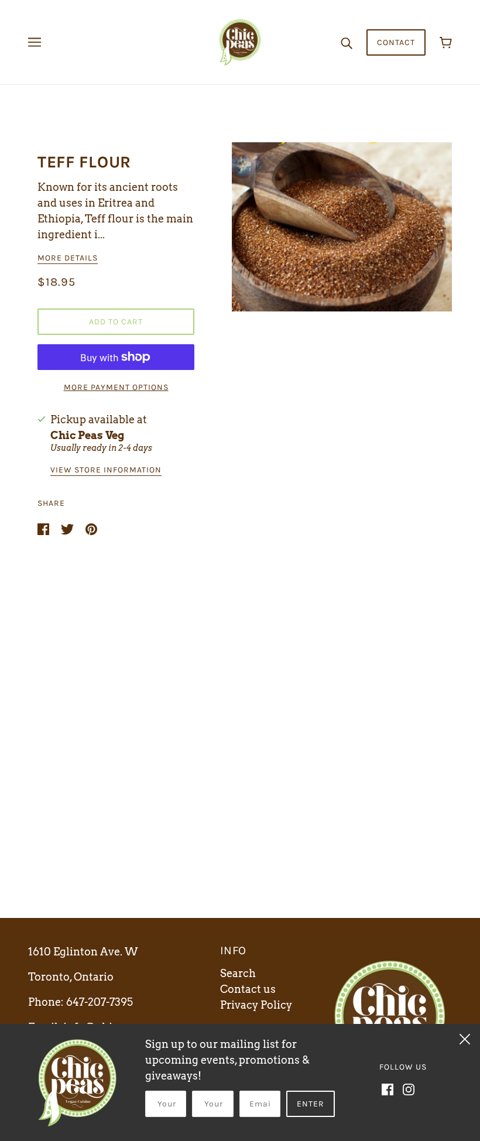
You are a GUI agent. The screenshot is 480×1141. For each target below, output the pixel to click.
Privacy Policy (256, 1005)
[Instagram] (408, 1088)
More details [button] (67, 258)
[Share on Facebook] (44, 528)
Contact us (248, 989)
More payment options (116, 387)
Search (238, 973)
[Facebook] (387, 1088)
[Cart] (445, 42)
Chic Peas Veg (87, 435)
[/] (240, 41)
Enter (310, 1104)
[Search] (346, 42)
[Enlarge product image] (342, 226)
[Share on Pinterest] (91, 528)
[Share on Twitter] (68, 528)
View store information (106, 470)
